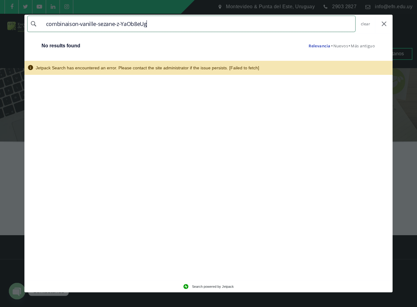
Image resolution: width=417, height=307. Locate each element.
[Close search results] (384, 24)
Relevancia (320, 46)
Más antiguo (363, 46)
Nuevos (340, 46)
